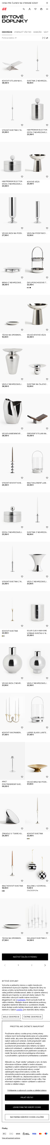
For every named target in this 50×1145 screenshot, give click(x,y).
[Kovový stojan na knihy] (12, 60)
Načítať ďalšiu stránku (25, 957)
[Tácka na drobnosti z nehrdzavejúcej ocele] (12, 314)
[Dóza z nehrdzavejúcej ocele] (12, 511)
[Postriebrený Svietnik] (12, 761)
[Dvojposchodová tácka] (37, 262)
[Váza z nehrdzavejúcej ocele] (12, 363)
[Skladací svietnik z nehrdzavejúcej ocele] (37, 917)
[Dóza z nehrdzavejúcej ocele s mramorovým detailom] (37, 109)
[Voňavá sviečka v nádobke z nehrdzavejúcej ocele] (37, 610)
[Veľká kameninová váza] (12, 413)
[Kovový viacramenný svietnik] (12, 712)
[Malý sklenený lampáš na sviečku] (37, 462)
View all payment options (11, 1138)
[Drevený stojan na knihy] (37, 413)
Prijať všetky (27, 1097)
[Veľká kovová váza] (37, 314)
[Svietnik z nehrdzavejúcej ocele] (37, 60)
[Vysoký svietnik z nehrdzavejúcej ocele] (12, 109)
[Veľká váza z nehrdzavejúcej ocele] (12, 662)
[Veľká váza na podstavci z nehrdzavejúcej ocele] (12, 212)
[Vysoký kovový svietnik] (12, 462)
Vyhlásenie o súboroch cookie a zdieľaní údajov (27, 1090)
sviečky (19, 1010)
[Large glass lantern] (37, 712)
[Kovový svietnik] (12, 610)
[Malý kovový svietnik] (12, 865)
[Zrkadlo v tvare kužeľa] (12, 813)
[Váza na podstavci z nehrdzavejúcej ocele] (37, 212)
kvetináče (21, 1000)
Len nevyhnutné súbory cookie (27, 1107)
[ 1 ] (43, 38)
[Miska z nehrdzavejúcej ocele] (12, 262)
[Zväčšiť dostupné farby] (29, 287)
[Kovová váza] (37, 161)
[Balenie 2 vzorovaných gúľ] (37, 865)
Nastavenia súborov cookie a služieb (27, 1117)
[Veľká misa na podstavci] (37, 761)
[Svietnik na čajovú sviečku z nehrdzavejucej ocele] (37, 363)
